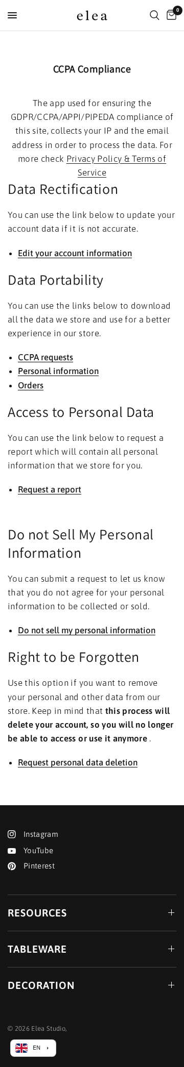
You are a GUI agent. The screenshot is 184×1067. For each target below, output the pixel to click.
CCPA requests (45, 357)
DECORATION (41, 985)
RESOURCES (37, 913)
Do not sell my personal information (86, 630)
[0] (169, 15)
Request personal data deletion (77, 762)
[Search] (154, 15)
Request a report (49, 489)
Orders (30, 385)
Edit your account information (75, 253)
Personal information (58, 371)
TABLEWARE (37, 949)
